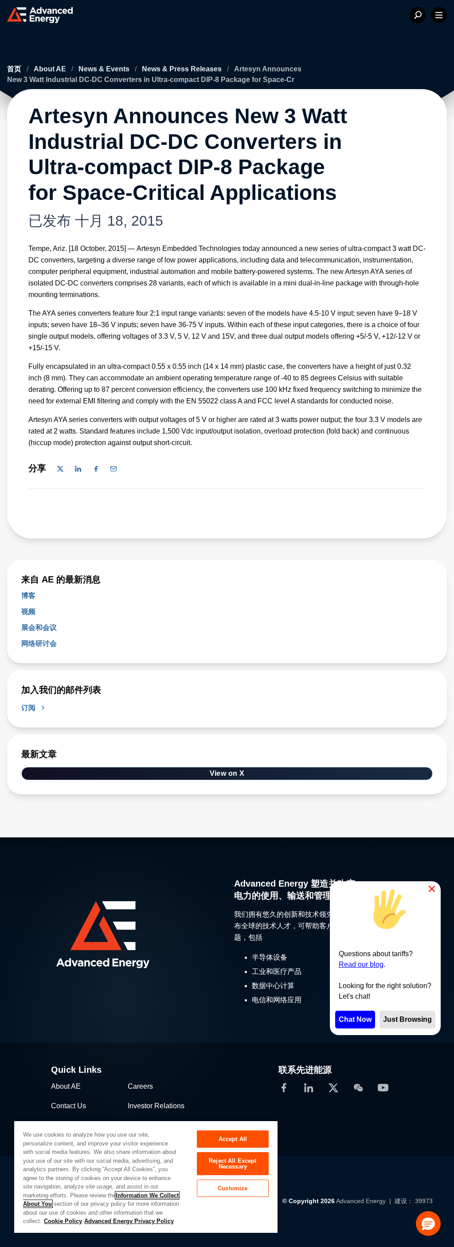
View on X (227, 773)
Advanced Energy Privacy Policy (129, 1221)
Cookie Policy (63, 1221)
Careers (140, 1086)
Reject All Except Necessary (232, 1163)
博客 (28, 595)
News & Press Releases (182, 69)
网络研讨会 (39, 643)
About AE (51, 69)
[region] (146, 1176)
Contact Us (68, 1106)
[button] (428, 1223)
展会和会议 (39, 627)
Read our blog (361, 964)
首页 (15, 69)
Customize (232, 1188)
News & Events (104, 69)
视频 (28, 611)
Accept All (233, 1139)
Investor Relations (156, 1106)
